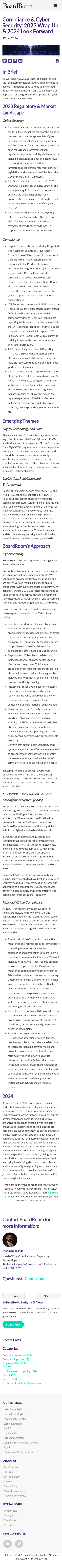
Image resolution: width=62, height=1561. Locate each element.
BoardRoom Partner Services (18, 1452)
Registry (7, 1378)
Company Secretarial (14, 1355)
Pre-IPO (7, 1428)
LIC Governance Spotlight (17, 1371)
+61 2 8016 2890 (12, 1268)
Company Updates (13, 1359)
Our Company (10, 1467)
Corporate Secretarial (14, 1437)
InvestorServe (10, 1510)
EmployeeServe (11, 1515)
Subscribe (13, 1324)
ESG (4, 1367)
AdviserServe (10, 1525)
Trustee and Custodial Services (20, 1382)
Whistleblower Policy (14, 1491)
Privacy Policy (10, 1486)
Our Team (8, 1471)
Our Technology (11, 1476)
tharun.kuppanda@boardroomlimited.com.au (31, 1264)
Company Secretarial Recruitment (20, 1442)
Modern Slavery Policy (14, 1495)
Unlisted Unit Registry (14, 1414)
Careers (7, 1481)
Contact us (34, 1278)
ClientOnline (9, 1520)
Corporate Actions (12, 1423)
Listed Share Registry (14, 1409)
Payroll (6, 1375)
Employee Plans (11, 1363)
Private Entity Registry (14, 1418)
